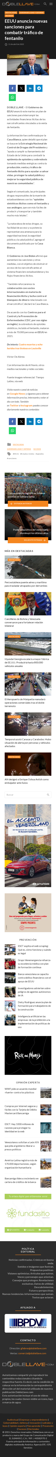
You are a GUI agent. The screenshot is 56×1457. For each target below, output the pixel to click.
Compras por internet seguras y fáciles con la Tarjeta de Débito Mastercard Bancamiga (21, 1110)
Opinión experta (17, 1426)
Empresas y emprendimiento (34, 1419)
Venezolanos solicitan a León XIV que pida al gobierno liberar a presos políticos (22, 1146)
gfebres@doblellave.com (34, 1348)
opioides (40, 454)
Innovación (35, 1422)
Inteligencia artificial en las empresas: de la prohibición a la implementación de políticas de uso (34, 1021)
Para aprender (34, 1426)
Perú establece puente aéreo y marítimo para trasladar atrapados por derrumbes (26, 584)
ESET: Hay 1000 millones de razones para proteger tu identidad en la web (19, 1128)
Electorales (33, 1429)
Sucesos (9, 16)
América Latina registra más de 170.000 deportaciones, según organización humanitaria (21, 1164)
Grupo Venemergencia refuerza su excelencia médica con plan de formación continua (34, 964)
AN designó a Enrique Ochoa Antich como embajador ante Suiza (27, 781)
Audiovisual (12, 1419)
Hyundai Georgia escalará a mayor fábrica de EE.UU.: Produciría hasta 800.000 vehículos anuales (27, 662)
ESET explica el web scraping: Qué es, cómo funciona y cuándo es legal (34, 950)
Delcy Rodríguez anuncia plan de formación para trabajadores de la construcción (34, 1006)
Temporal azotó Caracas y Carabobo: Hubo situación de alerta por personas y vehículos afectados (28, 743)
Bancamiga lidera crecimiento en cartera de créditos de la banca (22, 1180)
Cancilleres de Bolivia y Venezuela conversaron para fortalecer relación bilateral (24, 622)
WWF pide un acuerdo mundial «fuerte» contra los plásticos (20, 1090)
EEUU (16, 454)
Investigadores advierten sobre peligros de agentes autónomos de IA (34, 992)
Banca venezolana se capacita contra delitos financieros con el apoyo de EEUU (34, 978)
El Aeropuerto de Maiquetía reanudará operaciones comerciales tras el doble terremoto (25, 702)
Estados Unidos (27, 454)
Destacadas (11, 13)
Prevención (48, 1426)
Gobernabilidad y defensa (32, 13)
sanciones (12, 458)
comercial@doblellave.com (32, 1353)
